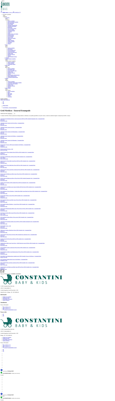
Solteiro (6, 78)
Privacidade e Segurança (7, 299)
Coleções (7, 57)
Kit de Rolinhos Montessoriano (13, 75)
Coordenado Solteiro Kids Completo (15, 82)
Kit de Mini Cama (11, 69)
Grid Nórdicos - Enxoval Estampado (10, 107)
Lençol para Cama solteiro (13, 83)
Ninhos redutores (11, 40)
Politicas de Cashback (7, 296)
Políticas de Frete (6, 297)
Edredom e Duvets (11, 54)
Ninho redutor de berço (12, 76)
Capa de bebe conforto (12, 28)
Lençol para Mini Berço (12, 52)
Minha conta (2, 99)
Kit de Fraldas (10, 24)
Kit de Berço (10, 49)
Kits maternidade (11, 23)
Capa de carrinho (11, 29)
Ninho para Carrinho (12, 38)
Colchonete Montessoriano (13, 77)
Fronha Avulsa (10, 84)
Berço (6, 44)
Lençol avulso (10, 37)
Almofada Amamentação (12, 25)
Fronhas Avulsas (11, 35)
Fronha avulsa (10, 53)
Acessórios (7, 17)
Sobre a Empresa (6, 300)
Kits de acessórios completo (13, 22)
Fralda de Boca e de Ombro (13, 33)
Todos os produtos (11, 20)
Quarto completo (11, 63)
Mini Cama (7, 65)
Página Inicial (5, 105)
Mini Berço (10, 94)
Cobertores (10, 31)
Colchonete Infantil (11, 30)
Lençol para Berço (11, 51)
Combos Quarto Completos (10, 58)
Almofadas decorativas (12, 26)
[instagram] (3, 103)
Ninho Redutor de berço (12, 56)
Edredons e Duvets (11, 72)
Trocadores (10, 42)
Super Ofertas (7, 88)
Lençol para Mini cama (12, 70)
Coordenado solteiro (11, 64)
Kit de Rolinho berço (12, 50)
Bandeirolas (10, 27)
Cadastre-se (7, 99)
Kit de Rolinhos (11, 36)
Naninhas (9, 39)
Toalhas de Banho (11, 41)
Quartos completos (4, 98)
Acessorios (10, 96)
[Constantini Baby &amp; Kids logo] (4, 10)
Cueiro (9, 32)
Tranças (9, 43)
